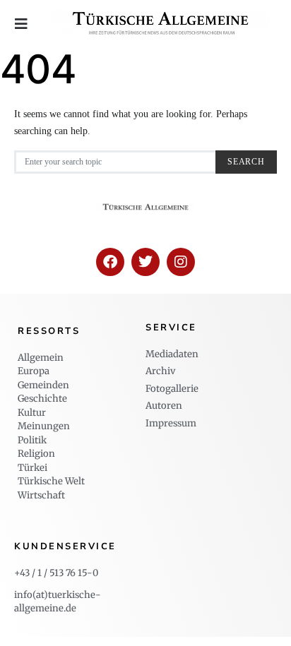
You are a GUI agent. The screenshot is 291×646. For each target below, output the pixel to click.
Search (246, 162)
